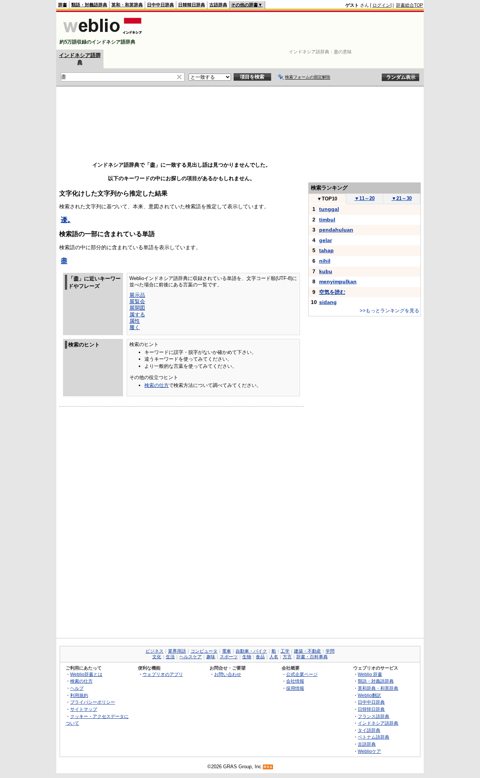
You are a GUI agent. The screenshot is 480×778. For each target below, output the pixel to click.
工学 (285, 651)
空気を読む (332, 292)
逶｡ (66, 220)
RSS (268, 767)
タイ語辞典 (369, 730)
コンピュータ (204, 651)
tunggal (329, 209)
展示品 (137, 295)
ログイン (381, 5)
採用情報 (295, 688)
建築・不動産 (307, 651)
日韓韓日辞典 (191, 5)
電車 (226, 651)
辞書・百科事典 (312, 657)
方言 (287, 657)
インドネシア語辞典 (378, 723)
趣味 (210, 657)
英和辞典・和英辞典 (378, 688)
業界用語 (177, 651)
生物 (246, 657)
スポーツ (229, 657)
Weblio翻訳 (369, 695)
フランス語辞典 (373, 716)
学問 (330, 651)
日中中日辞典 (160, 5)
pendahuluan (336, 230)
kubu (325, 271)
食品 (260, 657)
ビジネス (155, 651)
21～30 (402, 198)
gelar (325, 240)
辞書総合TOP (409, 5)
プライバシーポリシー (92, 702)
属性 (134, 321)
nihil (324, 261)
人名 (273, 657)
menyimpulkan (338, 281)
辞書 (62, 5)
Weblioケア (369, 751)
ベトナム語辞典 (373, 736)
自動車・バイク (251, 651)
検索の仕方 (156, 385)
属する (137, 315)
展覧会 (137, 301)
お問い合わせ (227, 674)
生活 (170, 657)
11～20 (364, 198)
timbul (327, 220)
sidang (328, 302)
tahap (326, 250)
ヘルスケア (190, 657)
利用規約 (79, 695)
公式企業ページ (302, 674)
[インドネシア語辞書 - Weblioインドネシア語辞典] (102, 35)
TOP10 (327, 199)
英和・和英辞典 (127, 5)
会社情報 (295, 681)
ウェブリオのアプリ (162, 674)
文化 (156, 657)
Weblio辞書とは (86, 674)
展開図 (137, 308)
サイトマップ (83, 709)
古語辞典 (218, 5)
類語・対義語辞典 (89, 5)
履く (134, 327)
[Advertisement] (286, 31)
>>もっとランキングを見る (389, 310)
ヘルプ (77, 688)
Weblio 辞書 (370, 674)
